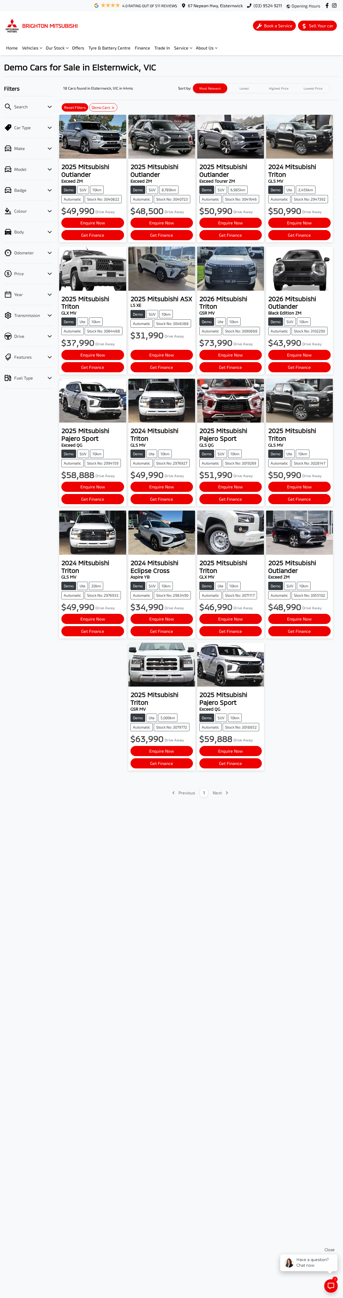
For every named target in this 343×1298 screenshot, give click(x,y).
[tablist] (261, 88)
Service (181, 47)
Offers (78, 47)
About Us (205, 47)
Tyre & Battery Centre (109, 47)
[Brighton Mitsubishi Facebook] (328, 5)
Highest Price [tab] (278, 88)
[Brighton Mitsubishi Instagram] (335, 5)
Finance (142, 47)
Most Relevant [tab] (210, 88)
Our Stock (55, 47)
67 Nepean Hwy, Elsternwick (215, 5)
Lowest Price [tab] (313, 88)
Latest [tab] (244, 88)
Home (12, 47)
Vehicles (30, 47)
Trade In (162, 47)
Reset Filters (75, 107)
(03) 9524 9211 (267, 5)
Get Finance (92, 235)
